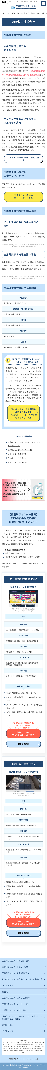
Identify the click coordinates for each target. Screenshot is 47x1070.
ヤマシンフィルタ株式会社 (18, 454)
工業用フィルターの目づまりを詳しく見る (23, 158)
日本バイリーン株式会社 (17, 458)
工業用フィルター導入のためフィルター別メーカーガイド (23, 2)
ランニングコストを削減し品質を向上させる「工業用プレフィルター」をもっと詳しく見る (23, 413)
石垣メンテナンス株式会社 (18, 462)
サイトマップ (7, 1031)
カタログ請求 (23, 743)
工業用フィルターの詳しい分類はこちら (23, 197)
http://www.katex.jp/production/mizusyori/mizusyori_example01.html (28, 245)
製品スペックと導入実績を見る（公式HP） (23, 733)
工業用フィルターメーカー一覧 (20, 449)
